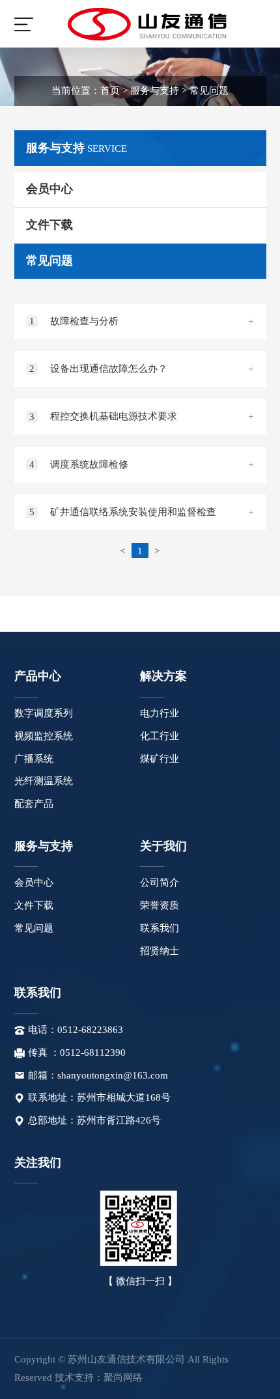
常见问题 (209, 90)
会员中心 (33, 882)
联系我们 (159, 928)
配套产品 (33, 803)
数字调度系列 (43, 713)
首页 (110, 90)
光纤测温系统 (43, 781)
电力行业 (159, 713)
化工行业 (159, 736)
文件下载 (33, 905)
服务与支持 (154, 90)
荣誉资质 (159, 905)
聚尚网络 (123, 1377)
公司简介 (159, 882)
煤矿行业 (159, 759)
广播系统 (33, 759)
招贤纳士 (159, 951)
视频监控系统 (43, 736)
